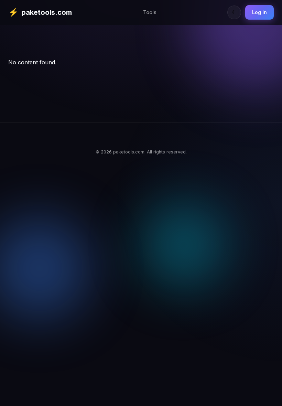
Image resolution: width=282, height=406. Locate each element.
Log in (259, 12)
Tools (149, 12)
